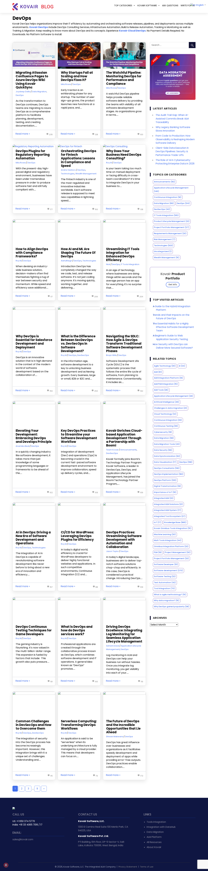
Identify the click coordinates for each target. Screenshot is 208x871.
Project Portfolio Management (171, 227)
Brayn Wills (111, 355)
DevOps (20, 95)
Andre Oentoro (68, 170)
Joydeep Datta (23, 91)
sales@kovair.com (22, 839)
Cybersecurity (163, 432)
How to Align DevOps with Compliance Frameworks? (32, 252)
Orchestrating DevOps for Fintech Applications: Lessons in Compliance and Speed (78, 158)
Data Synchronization (167, 456)
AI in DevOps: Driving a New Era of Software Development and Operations (33, 538)
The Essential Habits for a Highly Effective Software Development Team (173, 327)
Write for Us (188, 5)
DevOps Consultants (167, 468)
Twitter (15, 849)
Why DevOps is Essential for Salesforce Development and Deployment (34, 341)
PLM (158, 552)
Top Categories (123, 5)
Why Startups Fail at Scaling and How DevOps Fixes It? (77, 76)
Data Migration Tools (167, 444)
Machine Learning (165, 534)
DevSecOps (83, 355)
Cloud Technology (165, 414)
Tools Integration (156, 822)
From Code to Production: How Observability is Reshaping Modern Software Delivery (175, 139)
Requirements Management (170, 233)
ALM (158, 372)
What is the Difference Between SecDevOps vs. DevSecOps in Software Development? (78, 343)
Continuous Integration (168, 197)
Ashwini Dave (112, 645)
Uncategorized (163, 251)
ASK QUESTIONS (170, 5)
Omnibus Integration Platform (171, 546)
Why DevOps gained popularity (171, 606)
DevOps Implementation (168, 474)
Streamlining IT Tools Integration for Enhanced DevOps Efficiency (122, 254)
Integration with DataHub (161, 827)
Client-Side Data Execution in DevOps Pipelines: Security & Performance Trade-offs (172, 151)
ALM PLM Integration (166, 384)
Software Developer (166, 564)
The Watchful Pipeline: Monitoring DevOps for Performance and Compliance (123, 78)
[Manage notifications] (6, 865)
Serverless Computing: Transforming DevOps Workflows (79, 725)
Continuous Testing (166, 426)
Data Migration (39, 91)
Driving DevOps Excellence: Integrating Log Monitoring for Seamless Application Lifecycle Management (124, 634)
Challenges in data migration (170, 408)
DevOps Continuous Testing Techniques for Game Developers (34, 630)
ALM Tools (161, 390)
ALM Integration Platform (168, 378)
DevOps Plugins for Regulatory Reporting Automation (33, 154)
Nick (108, 264)
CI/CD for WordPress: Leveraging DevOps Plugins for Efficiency (77, 536)
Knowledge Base (175, 522)
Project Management (178, 552)
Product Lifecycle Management (172, 221)
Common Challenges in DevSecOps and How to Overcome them (33, 725)
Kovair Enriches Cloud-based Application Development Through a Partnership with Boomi (124, 438)
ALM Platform (154, 837)
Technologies (67, 173)
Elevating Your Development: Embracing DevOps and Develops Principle (34, 436)
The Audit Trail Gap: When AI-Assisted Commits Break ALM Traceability (172, 118)
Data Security (163, 450)
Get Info (172, 284)
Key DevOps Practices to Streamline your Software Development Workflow (79, 436)
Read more (22, 133)
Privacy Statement (127, 866)
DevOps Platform (165, 480)
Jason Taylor (112, 551)
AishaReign (66, 260)
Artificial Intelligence (166, 402)
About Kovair (154, 847)
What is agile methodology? (170, 594)
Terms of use (146, 866)
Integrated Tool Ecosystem (170, 516)
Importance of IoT (165, 492)
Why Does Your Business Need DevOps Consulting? (123, 154)
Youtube (28, 849)
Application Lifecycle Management (171, 189)
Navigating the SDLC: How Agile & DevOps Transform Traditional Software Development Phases (124, 343)
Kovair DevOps (38, 27)
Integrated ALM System (167, 510)
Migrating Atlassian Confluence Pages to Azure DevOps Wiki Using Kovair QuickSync (32, 80)
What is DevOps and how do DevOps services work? (76, 630)
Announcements (128, 449)
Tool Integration (164, 588)
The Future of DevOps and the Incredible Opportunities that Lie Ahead (123, 726)
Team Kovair (112, 449)
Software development (168, 570)
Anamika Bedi (22, 446)
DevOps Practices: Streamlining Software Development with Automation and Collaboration (124, 539)
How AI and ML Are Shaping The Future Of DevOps (78, 252)
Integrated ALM (164, 498)
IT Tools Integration (130, 264)
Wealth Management (85, 173)
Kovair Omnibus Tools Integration (172, 528)
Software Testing (165, 576)
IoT (157, 522)
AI (182, 366)
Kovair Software (147, 5)
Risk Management (164, 239)
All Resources (154, 842)
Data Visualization (165, 462)
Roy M (109, 162)
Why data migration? (166, 600)
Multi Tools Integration (168, 540)
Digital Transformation (167, 486)
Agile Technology (165, 366)
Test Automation (165, 582)
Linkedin (22, 849)
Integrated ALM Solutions (168, 504)
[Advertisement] (173, 651)
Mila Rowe (66, 84)
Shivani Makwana (114, 736)
